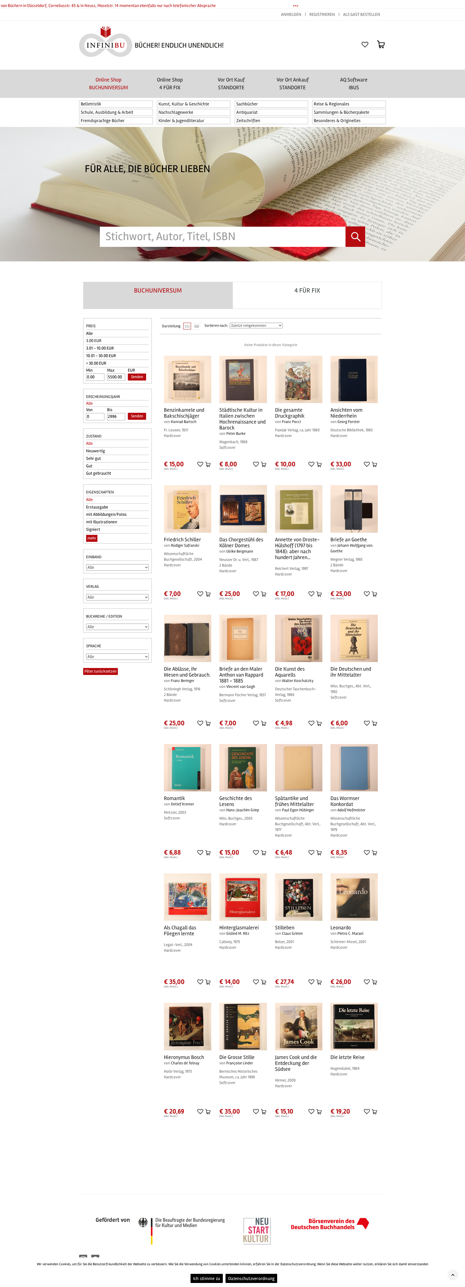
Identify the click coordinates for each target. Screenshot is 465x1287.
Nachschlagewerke (175, 112)
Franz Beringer (182, 680)
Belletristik (91, 104)
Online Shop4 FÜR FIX (170, 83)
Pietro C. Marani (350, 933)
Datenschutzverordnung (251, 1278)
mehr (91, 538)
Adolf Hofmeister (351, 810)
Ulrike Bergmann (239, 551)
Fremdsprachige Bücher (103, 120)
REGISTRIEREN (322, 14)
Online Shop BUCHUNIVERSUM (108, 83)
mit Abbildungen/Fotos (106, 514)
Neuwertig (95, 451)
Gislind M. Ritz (237, 933)
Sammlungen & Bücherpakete (341, 112)
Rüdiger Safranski (185, 545)
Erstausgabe (97, 507)
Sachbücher (247, 104)
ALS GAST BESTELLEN (361, 14)
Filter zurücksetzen (100, 671)
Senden (137, 376)
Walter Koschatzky (297, 680)
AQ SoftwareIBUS (354, 83)
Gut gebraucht (98, 473)
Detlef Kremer (182, 804)
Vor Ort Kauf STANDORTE (231, 83)
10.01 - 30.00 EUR (101, 355)
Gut (89, 466)
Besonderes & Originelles (337, 120)
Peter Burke (235, 433)
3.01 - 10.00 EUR (100, 348)
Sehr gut (93, 458)
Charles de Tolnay (185, 1063)
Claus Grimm (292, 933)
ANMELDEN (291, 14)
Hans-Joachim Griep (242, 810)
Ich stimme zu (206, 1278)
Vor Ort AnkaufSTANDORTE (293, 83)
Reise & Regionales (331, 104)
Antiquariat (247, 112)
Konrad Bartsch (183, 421)
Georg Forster (348, 421)
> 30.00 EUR (96, 363)
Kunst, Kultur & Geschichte (183, 104)
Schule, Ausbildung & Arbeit (107, 112)
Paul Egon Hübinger (298, 810)
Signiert (93, 529)
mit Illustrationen (101, 522)
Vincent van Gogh (240, 686)
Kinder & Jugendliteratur (181, 120)
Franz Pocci (291, 421)
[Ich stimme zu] (458, 1272)
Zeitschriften (248, 120)
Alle (89, 333)
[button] (199, 464)
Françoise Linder (239, 1063)
